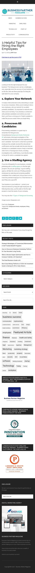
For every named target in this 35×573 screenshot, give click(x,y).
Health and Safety (25, 338)
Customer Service (6, 324)
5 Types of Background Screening (23, 195)
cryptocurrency (18, 321)
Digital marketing (6, 328)
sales (4, 357)
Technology (8, 365)
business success (12, 316)
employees (23, 206)
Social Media (23, 357)
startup (27, 361)
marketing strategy (20, 349)
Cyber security (16, 324)
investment (28, 341)
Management (28, 345)
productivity (11, 353)
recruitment (5, 208)
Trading (18, 366)
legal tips (18, 345)
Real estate (27, 353)
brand (20, 312)
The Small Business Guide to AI (11, 260)
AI (10, 312)
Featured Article (22, 332)
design (28, 324)
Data (22, 324)
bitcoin (14, 312)
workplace (12, 370)
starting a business (17, 361)
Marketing (7, 349)
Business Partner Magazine (17, 11)
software (6, 361)
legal (4, 345)
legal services (11, 345)
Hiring (27, 206)
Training (25, 366)
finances (14, 338)
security (9, 357)
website (4, 370)
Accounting (5, 312)
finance (6, 337)
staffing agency (16, 166)
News (4, 353)
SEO (16, 357)
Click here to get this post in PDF (11, 57)
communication (7, 321)
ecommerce (16, 328)
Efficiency (24, 328)
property (19, 353)
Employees (11, 204)
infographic (5, 341)
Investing (20, 341)
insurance (12, 341)
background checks (14, 206)
